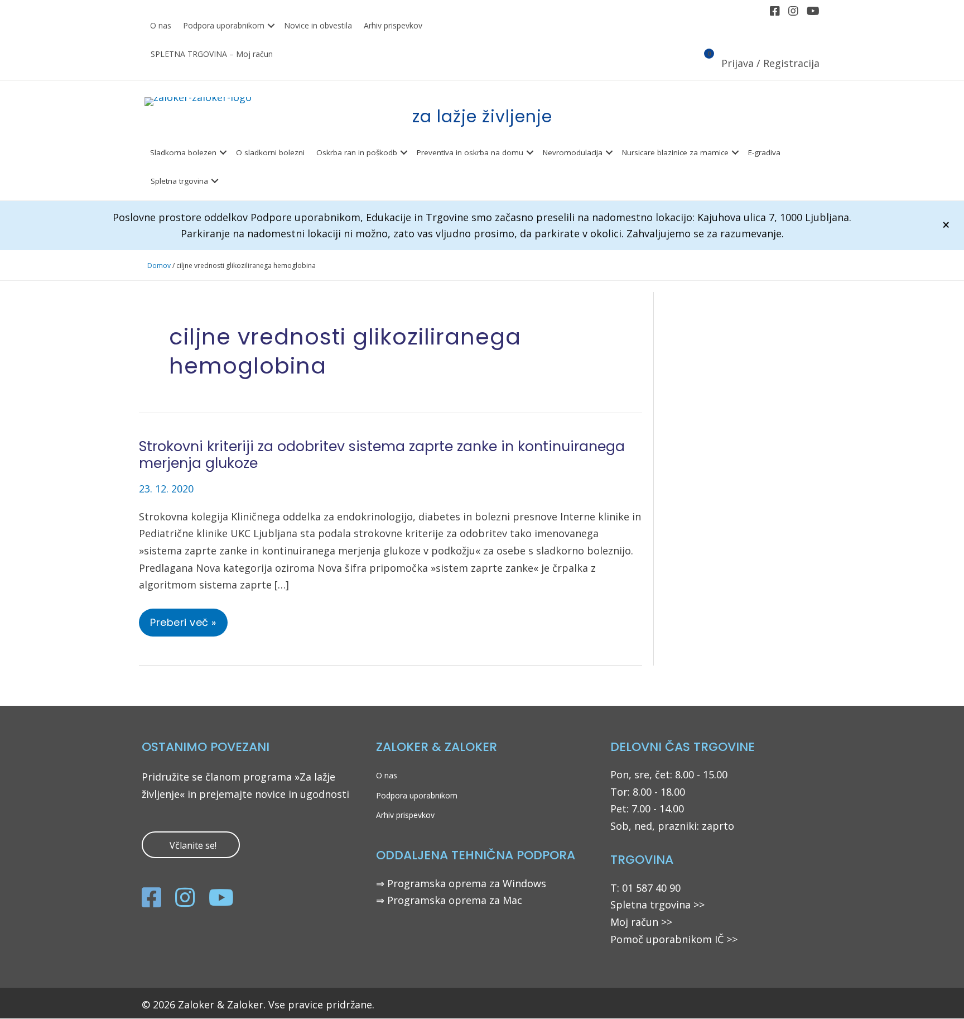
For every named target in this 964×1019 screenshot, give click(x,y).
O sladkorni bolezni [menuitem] (270, 152)
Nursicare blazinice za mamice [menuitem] (675, 152)
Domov (159, 265)
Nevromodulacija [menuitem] (572, 152)
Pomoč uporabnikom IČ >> (674, 939)
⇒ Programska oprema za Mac (449, 900)
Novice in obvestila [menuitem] (318, 25)
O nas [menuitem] (160, 25)
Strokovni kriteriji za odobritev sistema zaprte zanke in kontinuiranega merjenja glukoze (382, 455)
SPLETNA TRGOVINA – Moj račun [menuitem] (212, 54)
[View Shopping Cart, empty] (702, 64)
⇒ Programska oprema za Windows (461, 883)
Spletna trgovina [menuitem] (179, 181)
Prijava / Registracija (770, 63)
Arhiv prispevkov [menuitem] (393, 25)
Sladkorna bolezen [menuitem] (183, 152)
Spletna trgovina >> (657, 904)
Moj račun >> (641, 922)
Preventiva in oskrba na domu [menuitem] (470, 152)
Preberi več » (189, 626)
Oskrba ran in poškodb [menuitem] (356, 152)
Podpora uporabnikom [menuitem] (223, 25)
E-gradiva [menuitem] (764, 152)
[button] (271, 26)
